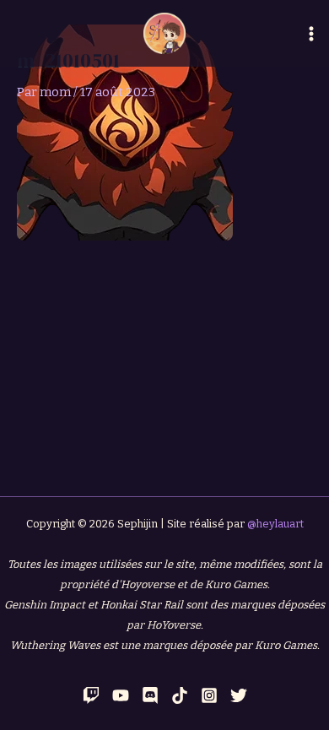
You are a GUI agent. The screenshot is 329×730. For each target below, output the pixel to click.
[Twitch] (91, 695)
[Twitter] (238, 695)
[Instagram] (209, 695)
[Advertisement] (164, 357)
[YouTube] (120, 695)
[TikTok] (179, 695)
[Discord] (150, 695)
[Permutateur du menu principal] (311, 33)
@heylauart (275, 523)
